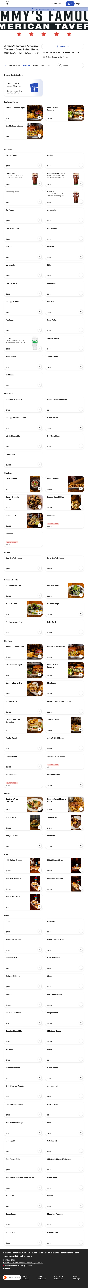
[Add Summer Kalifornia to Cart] (39, 595)
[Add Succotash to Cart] (39, 1242)
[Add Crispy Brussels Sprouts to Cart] (39, 507)
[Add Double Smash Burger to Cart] (39, 136)
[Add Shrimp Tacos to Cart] (39, 711)
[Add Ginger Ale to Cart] (81, 220)
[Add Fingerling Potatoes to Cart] (81, 1224)
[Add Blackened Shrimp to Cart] (39, 1022)
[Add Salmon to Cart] (39, 1004)
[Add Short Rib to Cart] (81, 845)
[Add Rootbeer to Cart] (39, 330)
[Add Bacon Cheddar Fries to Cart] (81, 949)
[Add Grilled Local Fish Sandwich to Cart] (39, 729)
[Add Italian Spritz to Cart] (39, 464)
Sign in (79, 4)
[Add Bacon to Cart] (81, 1059)
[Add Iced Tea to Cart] (81, 256)
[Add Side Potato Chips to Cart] (39, 1169)
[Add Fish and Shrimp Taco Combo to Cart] (81, 711)
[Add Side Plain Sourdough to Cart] (39, 1132)
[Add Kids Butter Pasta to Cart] (39, 906)
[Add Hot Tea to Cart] (39, 256)
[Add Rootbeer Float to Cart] (81, 446)
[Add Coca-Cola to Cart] (39, 183)
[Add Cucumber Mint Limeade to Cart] (81, 409)
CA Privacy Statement (58, 1277)
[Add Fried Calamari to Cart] (81, 488)
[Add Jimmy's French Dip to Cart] (39, 693)
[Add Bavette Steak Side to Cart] (39, 1041)
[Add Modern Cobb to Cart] (39, 613)
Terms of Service (25, 1277)
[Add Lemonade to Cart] (39, 275)
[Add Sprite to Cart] (39, 348)
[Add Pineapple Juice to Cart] (39, 311)
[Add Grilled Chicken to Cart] (81, 968)
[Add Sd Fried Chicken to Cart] (39, 986)
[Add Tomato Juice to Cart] (81, 366)
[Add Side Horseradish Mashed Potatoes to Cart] (39, 1187)
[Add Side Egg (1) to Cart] (39, 1151)
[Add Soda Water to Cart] (81, 330)
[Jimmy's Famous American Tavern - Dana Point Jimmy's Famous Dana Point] (7, 3)
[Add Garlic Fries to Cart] (81, 931)
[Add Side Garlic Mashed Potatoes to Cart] (81, 1169)
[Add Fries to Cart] (39, 931)
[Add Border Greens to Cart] (81, 595)
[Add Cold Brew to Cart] (39, 385)
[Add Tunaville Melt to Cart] (81, 729)
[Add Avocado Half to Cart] (81, 1096)
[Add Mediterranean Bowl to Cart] (39, 632)
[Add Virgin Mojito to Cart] (81, 427)
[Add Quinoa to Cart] (81, 1205)
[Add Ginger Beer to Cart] (81, 238)
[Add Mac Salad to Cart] (39, 1205)
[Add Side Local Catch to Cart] (81, 1041)
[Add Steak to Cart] (81, 986)
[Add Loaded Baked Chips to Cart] (81, 507)
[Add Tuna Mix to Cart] (39, 1059)
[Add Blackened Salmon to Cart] (81, 1004)
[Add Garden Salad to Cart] (39, 968)
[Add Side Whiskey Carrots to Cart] (39, 1096)
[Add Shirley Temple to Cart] (81, 348)
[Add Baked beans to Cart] (81, 1187)
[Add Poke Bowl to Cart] (81, 632)
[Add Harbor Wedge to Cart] (81, 613)
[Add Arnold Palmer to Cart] (39, 165)
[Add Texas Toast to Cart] (39, 1224)
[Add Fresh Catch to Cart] (39, 827)
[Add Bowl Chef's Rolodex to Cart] (81, 568)
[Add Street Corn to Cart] (39, 525)
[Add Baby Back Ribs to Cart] (39, 845)
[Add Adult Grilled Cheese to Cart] (81, 748)
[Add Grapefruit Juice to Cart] (39, 238)
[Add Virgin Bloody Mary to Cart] (39, 446)
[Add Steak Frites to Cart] (81, 827)
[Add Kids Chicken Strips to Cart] (81, 870)
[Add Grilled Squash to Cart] (81, 1242)
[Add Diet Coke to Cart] (81, 202)
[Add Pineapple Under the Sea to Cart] (39, 427)
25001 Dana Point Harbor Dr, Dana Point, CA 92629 (23, 1263)
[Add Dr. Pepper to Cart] (39, 220)
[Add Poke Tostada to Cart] (39, 488)
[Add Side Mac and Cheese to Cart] (39, 1114)
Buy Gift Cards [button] (55, 4)
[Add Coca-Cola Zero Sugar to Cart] (81, 183)
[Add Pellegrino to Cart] (81, 293)
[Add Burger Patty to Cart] (81, 1022)
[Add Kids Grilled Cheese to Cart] (39, 870)
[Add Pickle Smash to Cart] (39, 766)
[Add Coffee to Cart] (81, 165)
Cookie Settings (76, 1277)
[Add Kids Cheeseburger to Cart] (81, 888)
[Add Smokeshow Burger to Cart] (39, 674)
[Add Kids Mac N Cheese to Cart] (39, 888)
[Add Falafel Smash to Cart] (39, 748)
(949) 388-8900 (9, 1260)
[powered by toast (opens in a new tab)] (12, 1277)
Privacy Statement (42, 1277)
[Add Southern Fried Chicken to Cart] (39, 809)
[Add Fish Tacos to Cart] (81, 693)
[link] (15, 65)
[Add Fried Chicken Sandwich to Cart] (81, 117)
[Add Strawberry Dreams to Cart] (39, 409)
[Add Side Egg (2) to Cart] (81, 1151)
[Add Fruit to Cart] (81, 1132)
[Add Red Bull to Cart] (81, 311)
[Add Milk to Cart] (81, 275)
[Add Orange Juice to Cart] (39, 293)
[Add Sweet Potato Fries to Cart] (39, 949)
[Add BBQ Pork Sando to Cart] (81, 784)
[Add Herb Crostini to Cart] (81, 1114)
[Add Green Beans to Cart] (81, 1077)
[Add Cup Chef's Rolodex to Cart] (39, 568)
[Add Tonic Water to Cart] (39, 366)
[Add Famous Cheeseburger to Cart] (39, 117)
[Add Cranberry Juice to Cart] (39, 202)
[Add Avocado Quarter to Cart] (39, 1077)
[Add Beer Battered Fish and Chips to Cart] (81, 809)
